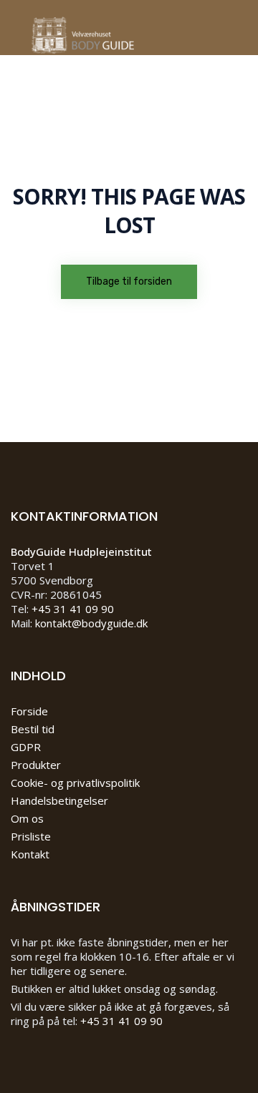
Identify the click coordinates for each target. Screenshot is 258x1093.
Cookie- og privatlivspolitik (75, 782)
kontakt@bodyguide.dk (91, 623)
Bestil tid (32, 729)
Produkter (36, 765)
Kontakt (30, 854)
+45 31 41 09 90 (73, 609)
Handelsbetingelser (59, 800)
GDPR (26, 747)
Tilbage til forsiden (129, 281)
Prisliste (31, 836)
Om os (27, 818)
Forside (29, 711)
